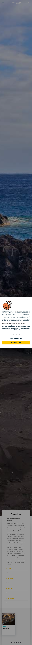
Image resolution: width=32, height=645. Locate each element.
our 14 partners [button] (17, 311)
